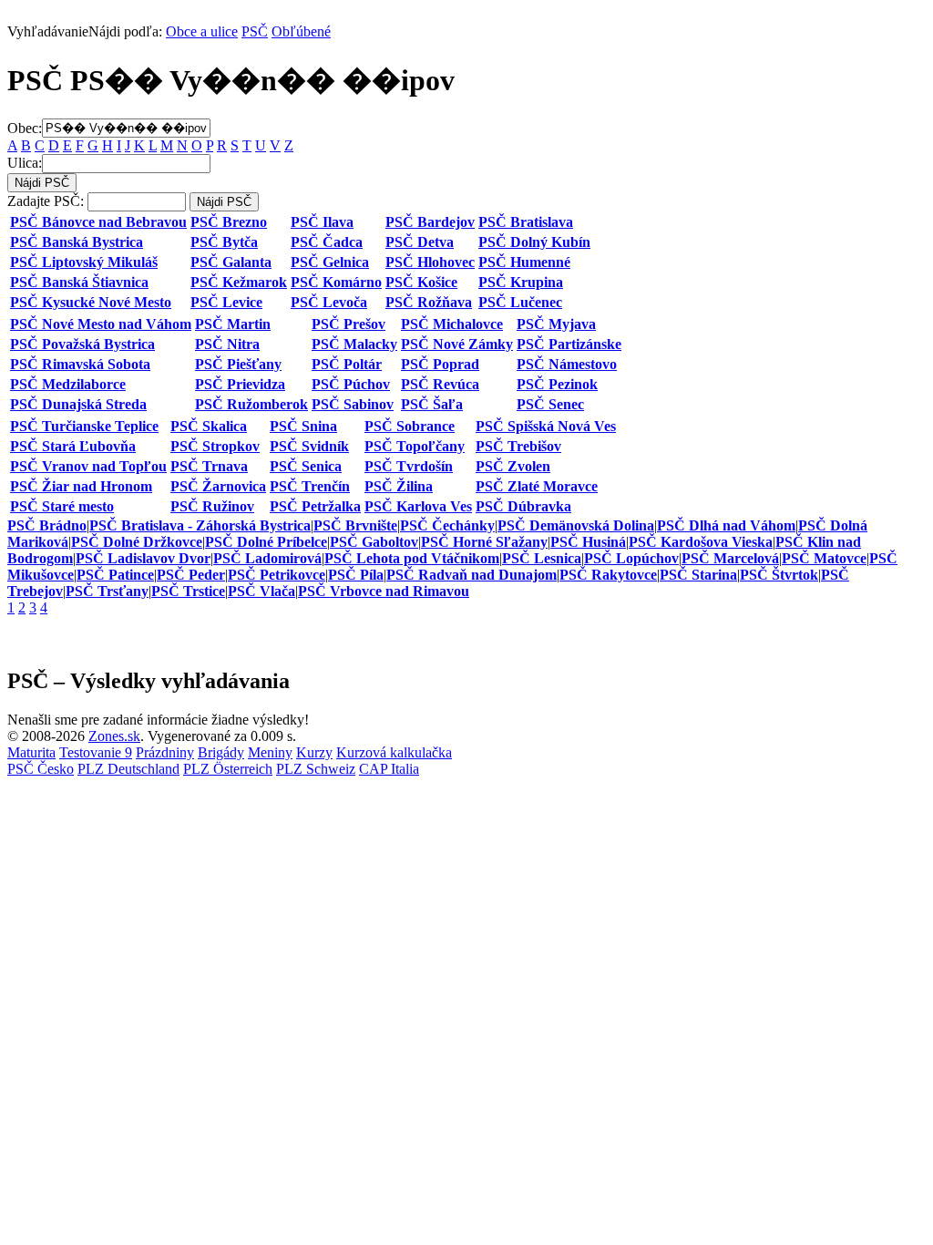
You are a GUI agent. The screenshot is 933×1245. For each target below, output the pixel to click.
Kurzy (314, 752)
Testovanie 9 (95, 752)
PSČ (254, 31)
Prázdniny (165, 752)
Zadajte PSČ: (45, 201)
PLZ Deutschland (128, 769)
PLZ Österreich (227, 769)
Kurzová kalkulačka (394, 752)
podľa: (84, 31)
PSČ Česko (40, 769)
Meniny (270, 752)
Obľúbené (301, 31)
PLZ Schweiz (315, 769)
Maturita (31, 752)
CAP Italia (389, 769)
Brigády (221, 752)
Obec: (24, 127)
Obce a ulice (202, 31)
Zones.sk (114, 736)
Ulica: (24, 162)
